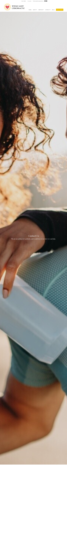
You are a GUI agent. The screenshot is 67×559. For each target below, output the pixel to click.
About (34, 9)
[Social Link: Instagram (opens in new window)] (46, 1)
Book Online (23, 1)
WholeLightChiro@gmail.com (38, 1)
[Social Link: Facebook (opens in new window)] (45, 1)
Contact (47, 9)
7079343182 (29, 1)
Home (30, 9)
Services (41, 9)
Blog (53, 9)
